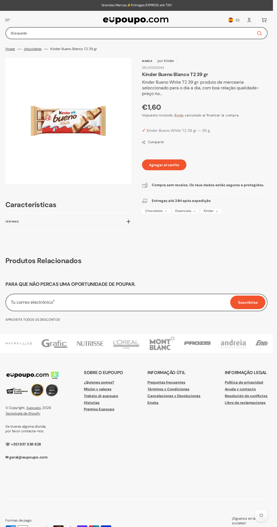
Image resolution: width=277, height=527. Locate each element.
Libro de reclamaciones (245, 402)
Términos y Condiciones (168, 389)
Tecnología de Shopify (22, 413)
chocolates (33, 49)
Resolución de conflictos (246, 396)
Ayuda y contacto (240, 389)
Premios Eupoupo (99, 409)
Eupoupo (34, 407)
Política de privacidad (244, 382)
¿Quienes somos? (99, 382)
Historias (92, 402)
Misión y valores (97, 389)
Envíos (153, 402)
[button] (8, 20)
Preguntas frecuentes (166, 382)
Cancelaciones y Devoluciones (173, 396)
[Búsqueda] (260, 33)
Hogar (10, 49)
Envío (179, 115)
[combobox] (136, 33)
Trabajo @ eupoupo (101, 396)
